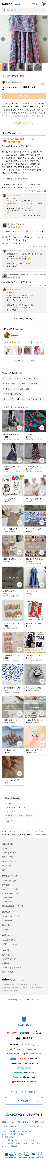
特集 (4, 870)
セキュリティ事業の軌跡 (10, 1146)
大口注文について (10, 944)
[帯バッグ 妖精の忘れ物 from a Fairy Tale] (20, 142)
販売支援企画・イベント (13, 906)
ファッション (10, 807)
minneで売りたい (9, 881)
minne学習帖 (7, 921)
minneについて (8, 848)
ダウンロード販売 (10, 893)
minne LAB (7, 902)
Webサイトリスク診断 (24, 1131)
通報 (24, 76)
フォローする (37, 342)
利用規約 (6, 963)
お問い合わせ (8, 972)
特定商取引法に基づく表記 (24, 361)
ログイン (35, 4)
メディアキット (14, 990)
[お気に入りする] (43, 84)
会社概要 (39, 987)
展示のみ (24, 96)
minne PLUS (7, 898)
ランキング (7, 866)
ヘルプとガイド (9, 959)
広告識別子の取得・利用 (10, 987)
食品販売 (6, 885)
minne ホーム (6, 831)
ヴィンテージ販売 (10, 889)
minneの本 (6, 929)
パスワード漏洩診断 (8, 1131)
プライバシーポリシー (27, 987)
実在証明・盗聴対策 (8, 1137)
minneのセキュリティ (11, 968)
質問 (16, 76)
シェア (7, 76)
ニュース (6, 925)
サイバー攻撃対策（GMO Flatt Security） (14, 1143)
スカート (22, 807)
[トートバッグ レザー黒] (13, 227)
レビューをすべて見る (24, 319)
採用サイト (32, 1092)
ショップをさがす (10, 861)
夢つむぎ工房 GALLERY (14, 82)
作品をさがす (8, 857)
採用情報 (5, 990)
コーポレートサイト (18, 1092)
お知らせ (6, 955)
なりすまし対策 (35, 1143)
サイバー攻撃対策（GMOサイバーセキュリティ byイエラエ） (21, 1140)
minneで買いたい (9, 853)
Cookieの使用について (28, 984)
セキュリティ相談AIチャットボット (13, 1134)
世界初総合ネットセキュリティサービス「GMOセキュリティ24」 (23, 1126)
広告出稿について (10, 940)
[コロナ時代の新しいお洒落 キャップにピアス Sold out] (24, 278)
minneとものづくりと (11, 916)
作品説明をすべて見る (22, 123)
